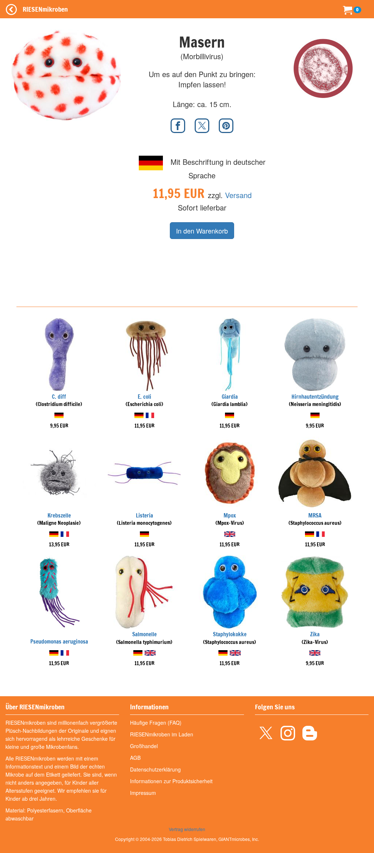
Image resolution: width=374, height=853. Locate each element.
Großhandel (144, 746)
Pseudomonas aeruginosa (59, 641)
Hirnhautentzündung (315, 397)
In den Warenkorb (202, 230)
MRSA (314, 515)
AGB (135, 757)
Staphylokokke (230, 634)
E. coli (144, 397)
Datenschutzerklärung (155, 769)
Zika (315, 634)
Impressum (143, 792)
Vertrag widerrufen (187, 829)
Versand (238, 195)
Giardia (230, 397)
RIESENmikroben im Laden (161, 734)
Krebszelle (59, 515)
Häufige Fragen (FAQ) (156, 722)
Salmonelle (144, 634)
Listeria (144, 515)
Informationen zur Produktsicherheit (171, 781)
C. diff (59, 397)
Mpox (230, 515)
